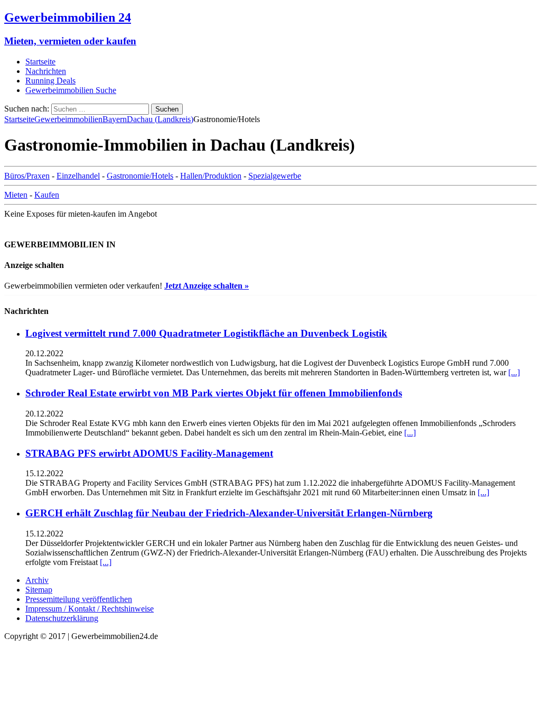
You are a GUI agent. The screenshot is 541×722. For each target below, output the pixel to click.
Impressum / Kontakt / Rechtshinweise (89, 608)
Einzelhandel (78, 175)
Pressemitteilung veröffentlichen (78, 599)
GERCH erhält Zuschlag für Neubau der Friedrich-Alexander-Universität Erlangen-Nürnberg (229, 513)
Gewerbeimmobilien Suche (70, 90)
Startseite (40, 61)
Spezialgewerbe (274, 175)
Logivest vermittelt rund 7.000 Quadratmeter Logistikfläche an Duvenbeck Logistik (206, 333)
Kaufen (46, 194)
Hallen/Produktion (210, 175)
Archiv (37, 580)
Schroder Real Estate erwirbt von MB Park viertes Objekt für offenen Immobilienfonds (213, 393)
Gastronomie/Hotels (140, 175)
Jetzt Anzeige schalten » (206, 285)
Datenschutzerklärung (61, 618)
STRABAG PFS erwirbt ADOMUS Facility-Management (149, 453)
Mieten (15, 194)
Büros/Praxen (27, 175)
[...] (514, 372)
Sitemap (38, 589)
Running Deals (50, 80)
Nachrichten (45, 71)
